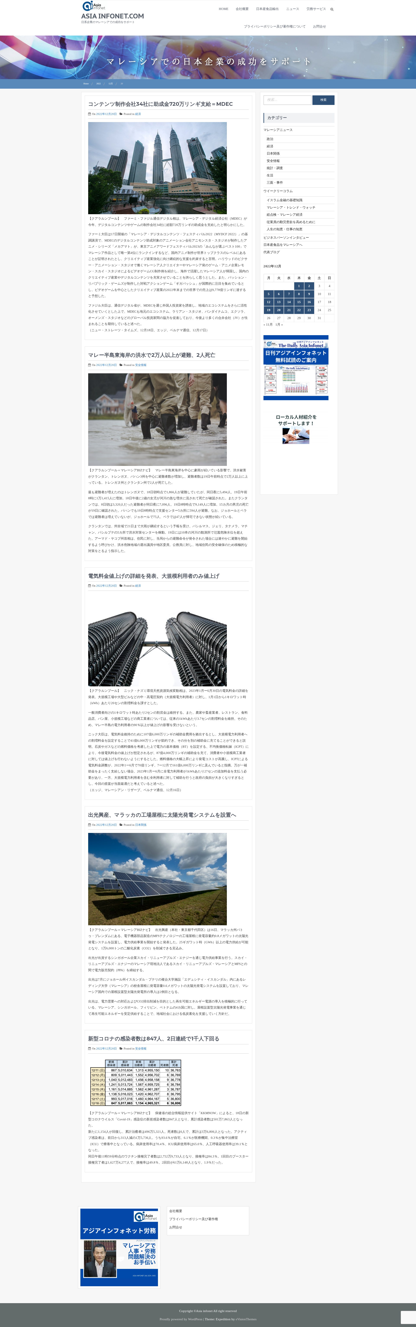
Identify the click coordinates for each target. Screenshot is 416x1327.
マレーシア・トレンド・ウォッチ (291, 207)
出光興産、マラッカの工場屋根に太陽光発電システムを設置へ (162, 815)
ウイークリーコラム (278, 191)
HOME (223, 9)
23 (309, 310)
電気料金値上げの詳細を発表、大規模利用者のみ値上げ (153, 576)
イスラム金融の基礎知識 (284, 200)
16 (309, 302)
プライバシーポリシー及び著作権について (275, 26)
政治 (270, 139)
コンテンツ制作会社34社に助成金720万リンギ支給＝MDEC (160, 104)
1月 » (279, 324)
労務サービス (316, 9)
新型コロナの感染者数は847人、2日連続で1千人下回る (154, 1038)
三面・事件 (275, 182)
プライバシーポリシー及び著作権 (193, 1219)
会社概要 (242, 9)
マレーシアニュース (278, 130)
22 (299, 310)
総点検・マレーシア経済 (284, 214)
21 (289, 310)
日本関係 (140, 824)
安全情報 (140, 365)
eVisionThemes (246, 1319)
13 (279, 302)
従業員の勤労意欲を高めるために (291, 222)
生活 (270, 175)
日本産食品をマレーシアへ (282, 244)
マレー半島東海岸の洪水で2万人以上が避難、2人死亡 (151, 355)
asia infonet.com (112, 15)
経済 (138, 114)
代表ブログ (271, 252)
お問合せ (319, 26)
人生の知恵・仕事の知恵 (284, 229)
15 (299, 302)
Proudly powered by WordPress (181, 1319)
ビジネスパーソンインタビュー (286, 237)
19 (268, 310)
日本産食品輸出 (267, 9)
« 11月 (268, 324)
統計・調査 (275, 168)
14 (289, 302)
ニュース (292, 9)
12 (268, 302)
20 (279, 310)
